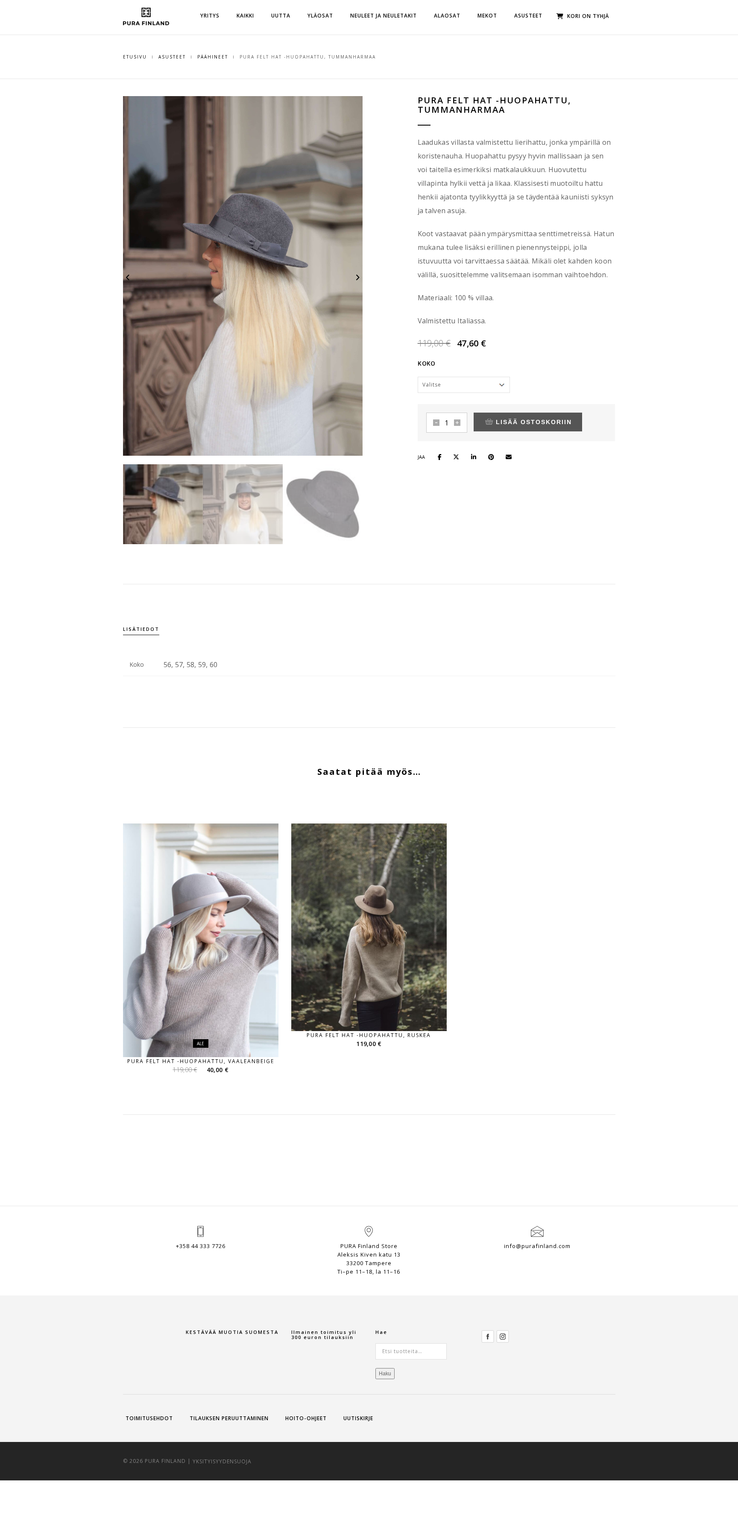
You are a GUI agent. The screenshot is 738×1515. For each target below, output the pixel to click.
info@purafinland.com (537, 1246)
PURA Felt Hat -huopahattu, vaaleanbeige (200, 1061)
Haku (385, 1374)
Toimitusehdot (149, 1418)
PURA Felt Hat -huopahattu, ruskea (369, 1035)
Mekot (487, 15)
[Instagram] (503, 1335)
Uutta (280, 15)
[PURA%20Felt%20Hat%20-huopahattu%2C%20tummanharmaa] (443, 456)
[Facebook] (488, 1335)
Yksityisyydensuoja (222, 1461)
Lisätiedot (141, 629)
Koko (426, 363)
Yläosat (320, 15)
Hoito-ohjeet (306, 1418)
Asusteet (528, 15)
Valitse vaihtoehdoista (206, 1041)
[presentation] (128, 277)
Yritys (210, 15)
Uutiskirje (358, 1418)
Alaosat (447, 15)
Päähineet (212, 57)
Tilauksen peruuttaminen (229, 1418)
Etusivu (135, 57)
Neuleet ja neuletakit (383, 15)
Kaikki (245, 15)
